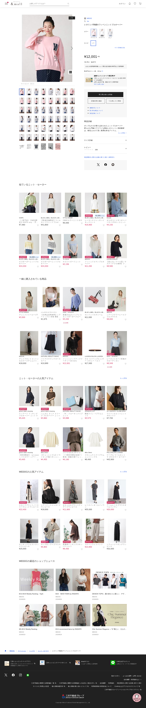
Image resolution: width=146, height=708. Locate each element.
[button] (47, 48)
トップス (32, 651)
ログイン (122, 3)
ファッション (22, 651)
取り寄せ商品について (96, 110)
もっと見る (121, 133)
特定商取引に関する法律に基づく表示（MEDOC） (99, 157)
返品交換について (95, 113)
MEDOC (89, 18)
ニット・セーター (43, 651)
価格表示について (95, 107)
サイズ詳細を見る (120, 47)
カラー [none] (86, 31)
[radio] (94, 34)
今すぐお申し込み (99, 84)
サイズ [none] (86, 43)
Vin (88, 21)
